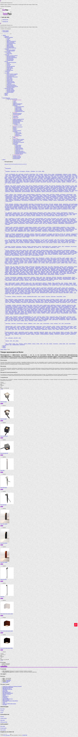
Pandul (21, 287)
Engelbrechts (74, 213)
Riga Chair (7, 301)
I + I (6, 239)
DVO (73, 208)
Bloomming (45, 188)
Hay (64, 233)
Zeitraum (33, 343)
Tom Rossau (67, 318)
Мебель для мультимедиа (17, 103)
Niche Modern (39, 278)
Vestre (70, 327)
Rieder (67, 300)
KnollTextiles (60, 253)
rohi (48, 301)
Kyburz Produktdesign (35, 255)
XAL (6, 337)
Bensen (22, 187)
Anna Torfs (14, 178)
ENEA (70, 213)
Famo (33, 218)
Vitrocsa (32, 329)
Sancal (40, 305)
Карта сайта (2, 720)
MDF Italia (43, 269)
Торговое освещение (17, 157)
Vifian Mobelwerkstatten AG (38, 328)
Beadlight (18, 186)
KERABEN (21, 252)
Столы (14, 101)
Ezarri (65, 215)
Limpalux (35, 260)
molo (38, 272)
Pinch (15, 290)
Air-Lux (6, 176)
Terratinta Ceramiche (28, 317)
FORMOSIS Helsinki (38, 221)
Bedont (31, 186)
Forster (50, 221)
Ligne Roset (15, 260)
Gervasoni (42, 228)
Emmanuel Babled (59, 213)
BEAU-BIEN (22, 186)
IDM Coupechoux (36, 239)
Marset (14, 268)
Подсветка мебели (16, 158)
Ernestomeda (51, 214)
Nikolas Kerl (59, 278)
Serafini (34, 308)
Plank (32, 290)
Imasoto (42, 240)
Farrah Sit (61, 218)
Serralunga (53, 308)
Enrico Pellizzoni (11, 214)
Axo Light (9, 182)
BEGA (41, 186)
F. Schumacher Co (11, 218)
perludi (54, 288)
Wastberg (46, 332)
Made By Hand (31, 266)
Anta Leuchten (40, 178)
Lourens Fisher (20, 262)
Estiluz (13, 215)
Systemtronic (21, 313)
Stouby (48, 311)
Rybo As (68, 302)
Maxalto (19, 269)
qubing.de (43, 296)
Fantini (44, 218)
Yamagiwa (7, 340)
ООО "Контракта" (6, 735)
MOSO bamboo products (42, 273)
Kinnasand (71, 252)
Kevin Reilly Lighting (40, 252)
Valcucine (18, 326)
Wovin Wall (7, 335)
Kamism (38, 250)
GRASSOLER (57, 230)
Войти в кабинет (6, 30)
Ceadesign (30, 196)
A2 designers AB (11, 174)
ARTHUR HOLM (14, 180)
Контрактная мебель (19, 110)
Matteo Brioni (71, 268)
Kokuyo (65, 253)
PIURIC (22, 290)
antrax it (63, 178)
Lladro (25, 261)
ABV (36, 174)
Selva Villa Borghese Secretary (8, 693)
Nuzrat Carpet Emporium (41, 280)
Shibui (60, 308)
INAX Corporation (61, 240)
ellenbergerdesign (29, 213)
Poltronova (63, 291)
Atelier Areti (12, 181)
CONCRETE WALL (23, 199)
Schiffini (58, 306)
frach (35, 222)
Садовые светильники (19, 148)
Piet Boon (7, 290)
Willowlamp (50, 333)
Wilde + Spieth (36, 333)
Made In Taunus (44, 266)
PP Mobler (29, 292)
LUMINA (62, 262)
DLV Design (28, 207)
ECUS (21, 212)
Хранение (15, 102)
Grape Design (44, 230)
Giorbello (69, 228)
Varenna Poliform (63, 326)
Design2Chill (9, 206)
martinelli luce (31, 268)
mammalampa (12, 267)
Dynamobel (7, 209)
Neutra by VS (7, 278)
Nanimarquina (19, 277)
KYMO (41, 255)
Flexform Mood (23, 220)
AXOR (13, 182)
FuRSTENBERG (61, 223)
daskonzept (55, 204)
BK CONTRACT (25, 188)
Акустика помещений (17, 130)
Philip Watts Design (37, 289)
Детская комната (18, 107)
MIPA (23, 271)
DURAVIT (46, 208)
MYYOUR (61, 274)
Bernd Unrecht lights (54, 187)
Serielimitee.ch (42, 308)
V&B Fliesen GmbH (9, 326)
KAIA (16, 250)
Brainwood (65, 189)
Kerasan (26, 252)
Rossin (6, 302)
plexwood (72, 290)
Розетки (14, 127)
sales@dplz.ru (8, 680)
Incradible (10, 241)
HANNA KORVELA (19, 233)
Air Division (74, 175)
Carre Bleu (19, 195)
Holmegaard (10, 235)
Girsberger (20, 229)
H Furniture (7, 233)
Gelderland (25, 228)
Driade (16, 208)
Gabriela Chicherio (28, 227)
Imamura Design (37, 240)
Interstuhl (7, 242)
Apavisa (73, 178)
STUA (6, 312)
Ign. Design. (51, 239)
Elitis (24, 213)
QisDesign (13, 296)
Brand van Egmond (71, 189)
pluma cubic (13, 291)
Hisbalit (6, 235)
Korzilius (30, 254)
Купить (1, 403)
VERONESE (38, 327)
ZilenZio (50, 343)
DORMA (55, 207)
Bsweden (66, 190)
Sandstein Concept (46, 305)
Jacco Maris (12, 246)
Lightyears (11, 260)
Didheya (54, 206)
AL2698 (39, 176)
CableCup (11, 194)
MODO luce (23, 272)
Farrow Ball (65, 218)
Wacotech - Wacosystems (9, 332)
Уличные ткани (18, 146)
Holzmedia (32, 235)
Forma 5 (11, 221)
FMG (49, 220)
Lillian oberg (20, 260)
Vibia (20, 328)
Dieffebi (57, 206)
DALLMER (25, 204)
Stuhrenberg (29, 312)
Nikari (54, 278)
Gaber (11, 227)
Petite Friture (14, 289)
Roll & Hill (59, 301)
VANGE (53, 326)
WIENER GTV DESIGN (22, 333)
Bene (10, 187)
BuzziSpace (60, 191)
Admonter (22, 175)
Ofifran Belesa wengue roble (7, 689)
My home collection (50, 274)
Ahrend (64, 175)
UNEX (34, 323)
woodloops (32, 334)
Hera (22, 234)
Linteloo (54, 260)
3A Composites (22, 171)
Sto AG (33, 311)
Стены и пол (15, 118)
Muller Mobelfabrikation (13, 274)
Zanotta (13, 343)
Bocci (63, 188)
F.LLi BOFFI (17, 218)
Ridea (64, 300)
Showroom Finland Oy (66, 308)
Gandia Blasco (63, 227)
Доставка (2, 710)
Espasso (6, 215)
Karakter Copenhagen (44, 250)
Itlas (67, 242)
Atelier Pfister (26, 181)
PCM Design (19, 288)
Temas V (15, 317)
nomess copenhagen (36, 279)
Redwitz (61, 299)
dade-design (10, 204)
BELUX (64, 186)
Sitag (48, 309)
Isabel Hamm (37, 242)
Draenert (73, 207)
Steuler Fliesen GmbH (12, 311)
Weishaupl (57, 332)
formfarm (27, 221)
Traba (36, 319)
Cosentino (73, 199)
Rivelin (29, 301)
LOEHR (43, 261)
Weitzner (62, 332)
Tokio (53, 318)
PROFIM (50, 292)
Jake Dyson (23, 246)
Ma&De (16, 266)
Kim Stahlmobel (62, 252)
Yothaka (16, 340)
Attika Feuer (48, 181)
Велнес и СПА (16, 117)
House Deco (70, 235)
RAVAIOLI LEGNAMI (40, 299)
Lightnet (6, 260)
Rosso (9, 302)
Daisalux (21, 204)
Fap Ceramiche (53, 218)
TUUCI (44, 320)
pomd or (67, 291)
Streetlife (61, 311)
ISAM (41, 242)
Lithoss (71, 260)
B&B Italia (7, 185)
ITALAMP (63, 242)
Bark (49, 185)
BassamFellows (67, 185)
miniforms (75, 270)
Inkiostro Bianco (26, 241)
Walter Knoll (41, 332)
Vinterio (66, 328)
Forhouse (7, 221)
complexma (10, 199)
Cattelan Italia (21, 196)
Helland (6, 234)
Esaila (67, 214)
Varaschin (57, 326)
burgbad (12, 191)
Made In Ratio (37, 266)
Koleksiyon (69, 253)
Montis (64, 272)
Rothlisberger (18, 302)
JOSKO (37, 247)
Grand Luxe (32, 230)
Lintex (57, 260)
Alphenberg (16, 177)
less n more (25, 259)
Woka (12, 334)
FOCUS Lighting (57, 220)
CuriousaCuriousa (8, 201)
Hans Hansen (26, 233)
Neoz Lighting (59, 277)
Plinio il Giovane (8, 291)
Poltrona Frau (52, 291)
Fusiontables (7, 224)
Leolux (21, 259)
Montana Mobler (55, 272)
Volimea (57, 329)
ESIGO (70, 214)
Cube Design (70, 200)
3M (36, 171)
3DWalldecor (32, 171)
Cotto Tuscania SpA (24, 200)
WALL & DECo (21, 332)
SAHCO (27, 305)
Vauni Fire (7, 327)
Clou (44, 198)
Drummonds (23, 208)
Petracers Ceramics (20, 289)
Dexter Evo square (3, 401)
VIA (6, 328)
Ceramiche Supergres (9, 197)
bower (56, 189)
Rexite (35, 300)
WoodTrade (51, 334)
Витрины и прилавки (17, 156)
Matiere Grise (65, 268)
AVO (72, 181)
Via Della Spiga (10, 328)
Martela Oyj (22, 268)
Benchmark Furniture (73, 186)
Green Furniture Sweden (69, 230)
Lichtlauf (58, 259)
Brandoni (7, 190)
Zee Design (20, 343)
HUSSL (23, 236)
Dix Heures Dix (20, 207)
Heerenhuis (68, 233)
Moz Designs (63, 273)
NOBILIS (21, 279)
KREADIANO (41, 254)
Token (50, 318)
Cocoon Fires (60, 198)
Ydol (13, 340)
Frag (38, 222)
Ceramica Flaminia (52, 196)
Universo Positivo (45, 323)
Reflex (71, 299)
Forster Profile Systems (56, 221)
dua (27, 208)
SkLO (72, 309)
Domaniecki (46, 207)
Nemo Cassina (48, 277)
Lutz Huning (74, 262)
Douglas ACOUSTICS (66, 207)
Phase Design (27, 289)
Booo (28, 189)
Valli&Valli (23, 326)
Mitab (47, 271)
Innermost (32, 241)
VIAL (15, 328)
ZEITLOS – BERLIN (27, 343)
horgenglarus (47, 235)
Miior (49, 270)
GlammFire (40, 229)
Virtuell (75, 328)
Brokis (23, 190)
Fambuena (29, 218)
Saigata (30, 305)
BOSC (43, 189)
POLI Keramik (42, 291)
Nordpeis (60, 279)
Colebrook (74, 198)
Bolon (6, 189)
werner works (66, 332)
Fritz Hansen (35, 223)
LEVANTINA (43, 259)
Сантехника (15, 116)
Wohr (9, 334)
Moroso (28, 273)
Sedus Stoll (60, 307)
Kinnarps (67, 252)
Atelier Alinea (7, 181)
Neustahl (73, 277)
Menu (71, 269)
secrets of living (37, 307)
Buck (69, 190)
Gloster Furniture (13, 230)
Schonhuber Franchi (8, 307)
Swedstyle (74, 312)
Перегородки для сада (19, 150)
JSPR (43, 247)
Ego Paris (58, 212)
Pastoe (66, 287)
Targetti (43, 316)
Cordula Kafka (68, 199)
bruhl (47, 190)
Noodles (46, 279)
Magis (51, 266)
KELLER (67, 251)
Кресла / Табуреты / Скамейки (18, 139)
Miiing (42, 270)
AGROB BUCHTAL (58, 175)
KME (48, 253)
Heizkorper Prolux (74, 233)
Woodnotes (37, 334)
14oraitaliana (7, 171)
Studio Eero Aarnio (23, 312)
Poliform (47, 291)
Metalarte (17, 270)
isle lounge (50, 242)
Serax (37, 308)
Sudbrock (34, 312)
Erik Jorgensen (46, 214)
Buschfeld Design (37, 191)
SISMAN (39, 309)
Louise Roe (10, 262)
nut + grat (34, 280)
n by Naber (7, 277)
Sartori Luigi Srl (69, 305)
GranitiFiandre (38, 230)
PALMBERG (17, 287)
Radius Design (11, 299)
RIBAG (41, 300)
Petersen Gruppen (8, 289)
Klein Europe (34, 253)
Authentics (63, 181)
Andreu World (60, 177)
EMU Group (65, 213)
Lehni (10, 259)
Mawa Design (15, 269)
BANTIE (46, 185)
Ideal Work (30, 239)
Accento (49, 174)
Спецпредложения (13, 98)
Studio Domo (16, 312)
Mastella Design (52, 268)
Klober (42, 253)
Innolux (47, 241)
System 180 (16, 313)
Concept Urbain (16, 199)
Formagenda (15, 221)
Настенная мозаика (16, 122)
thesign (47, 317)
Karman (22, 251)
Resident (11, 300)
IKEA (58, 239)
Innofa (43, 241)
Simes (25, 309)
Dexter (44, 206)
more (75, 272)
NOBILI (17, 279)
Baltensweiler (34, 185)
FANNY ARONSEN (39, 218)
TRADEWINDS (44, 319)
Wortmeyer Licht (72, 334)
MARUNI (36, 268)
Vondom (61, 329)
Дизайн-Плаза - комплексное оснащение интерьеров (12, 686)
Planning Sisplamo (46, 290)
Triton (14, 320)
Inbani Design (68, 240)
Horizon (52, 235)
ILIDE (17, 240)
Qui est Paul (47, 296)
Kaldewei (24, 250)
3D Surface (27, 171)
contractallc (8, 681)
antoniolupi (58, 178)
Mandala (23, 267)
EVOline (33, 215)
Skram (75, 309)
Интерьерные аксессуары (19, 111)
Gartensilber (72, 227)
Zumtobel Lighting (15, 344)
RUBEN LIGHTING (31, 302)
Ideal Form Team (18, 239)
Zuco (10, 344)
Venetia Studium (12, 327)
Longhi (58, 261)
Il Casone (62, 239)
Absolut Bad (25, 174)
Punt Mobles (16, 293)
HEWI (59, 234)
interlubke (66, 241)
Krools (72, 254)
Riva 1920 (26, 301)
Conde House (30, 199)
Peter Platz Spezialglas (71, 288)
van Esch (44, 326)
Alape (42, 176)
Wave (49, 332)
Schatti (39, 306)
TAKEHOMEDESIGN (26, 316)
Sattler (74, 305)
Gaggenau (43, 227)
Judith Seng (47, 247)
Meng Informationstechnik (65, 269)
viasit (18, 328)
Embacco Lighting (41, 213)
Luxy (10, 263)
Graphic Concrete (50, 230)
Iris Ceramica (26, 242)
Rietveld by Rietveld (73, 300)
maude (10, 269)
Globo (8, 230)
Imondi (45, 240)
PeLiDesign (33, 288)
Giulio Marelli (25, 229)
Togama (42, 318)
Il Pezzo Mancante (11, 240)
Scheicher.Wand (49, 306)
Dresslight (12, 208)
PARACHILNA (50, 287)
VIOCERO (70, 328)
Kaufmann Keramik (49, 251)
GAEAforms (34, 227)
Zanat (6, 343)
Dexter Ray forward (3, 543)
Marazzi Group (50, 267)
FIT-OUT (14, 125)
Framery (44, 222)
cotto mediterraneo (17, 200)
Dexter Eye (2, 596)
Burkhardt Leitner (17, 191)
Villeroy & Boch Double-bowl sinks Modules (10, 700)
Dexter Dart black (3, 504)
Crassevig (54, 200)
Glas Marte (49, 229)
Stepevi (6, 311)
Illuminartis (31, 240)
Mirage (26, 271)
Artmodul (28, 180)
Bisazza (10, 188)
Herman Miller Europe (50, 234)
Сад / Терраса (15, 138)
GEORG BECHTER (32, 228)
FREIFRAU (10, 223)
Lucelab (25, 262)
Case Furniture (58, 195)
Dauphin (60, 204)
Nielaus (43, 278)
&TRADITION (8, 168)
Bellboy (51, 186)
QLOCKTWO (19, 296)
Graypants (62, 230)
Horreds (66, 235)
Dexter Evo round (3, 418)
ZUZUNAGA (22, 344)
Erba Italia (37, 214)
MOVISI (56, 273)
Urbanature (55, 323)
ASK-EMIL (50, 180)
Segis (73, 307)
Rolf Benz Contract (53, 301)
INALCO (55, 240)
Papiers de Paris (44, 287)
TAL (32, 316)
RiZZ (33, 301)
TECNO (60, 316)
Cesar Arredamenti (25, 197)
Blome (34, 188)
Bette (71, 187)
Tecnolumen (68, 316)
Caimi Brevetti (19, 194)
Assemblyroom (68, 180)
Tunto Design (40, 320)
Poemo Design (27, 291)
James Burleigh (34, 246)
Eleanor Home (70, 212)
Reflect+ (68, 299)
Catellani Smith (15, 196)
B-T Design (18, 185)
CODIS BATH (67, 198)
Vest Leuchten (66, 327)
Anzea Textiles (68, 178)
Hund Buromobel (11, 236)
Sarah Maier (63, 305)
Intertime (11, 242)
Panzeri (33, 287)
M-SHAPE (7, 266)
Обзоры (6, 94)
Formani (20, 221)
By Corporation (66, 191)
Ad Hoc (69, 174)
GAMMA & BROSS (56, 227)
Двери (14, 137)
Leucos (33, 259)
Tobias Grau (37, 318)
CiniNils (22, 198)
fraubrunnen (48, 222)
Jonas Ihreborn (30, 247)
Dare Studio (45, 204)
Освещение (15, 112)
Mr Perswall (68, 273)
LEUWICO (37, 259)
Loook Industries (64, 261)
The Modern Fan (42, 317)
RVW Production (62, 302)
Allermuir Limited (67, 176)
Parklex (59, 287)
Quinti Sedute (53, 296)
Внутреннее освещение (17, 113)
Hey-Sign (63, 234)
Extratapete (57, 215)
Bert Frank (67, 187)
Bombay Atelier (16, 189)
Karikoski (72, 250)
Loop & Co (69, 261)
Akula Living (24, 176)
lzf (18, 263)
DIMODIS (73, 206)
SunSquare (43, 312)
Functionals (55, 223)
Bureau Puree (7, 191)
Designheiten (20, 206)
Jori (34, 247)
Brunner (54, 190)
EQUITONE (32, 214)
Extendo (53, 215)
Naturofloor (32, 277)
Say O (20, 306)
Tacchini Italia (15, 316)
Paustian (11, 288)
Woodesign (27, 334)
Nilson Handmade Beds (66, 278)
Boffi (66, 188)
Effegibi (48, 212)
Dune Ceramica (35, 208)
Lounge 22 (14, 262)
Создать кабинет (6, 31)
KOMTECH (16, 254)
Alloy (72, 176)
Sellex (24, 308)
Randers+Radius (21, 299)
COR (54, 199)
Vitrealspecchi (27, 329)
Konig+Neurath (25, 254)
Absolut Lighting (32, 174)
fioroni (67, 219)
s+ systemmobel (8, 305)
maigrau (65, 266)
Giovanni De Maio (8, 229)
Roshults (73, 301)
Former (23, 221)
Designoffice (30, 206)
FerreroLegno (27, 219)
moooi (67, 272)
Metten (34, 270)
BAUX (72, 185)
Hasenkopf (49, 233)
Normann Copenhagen (66, 279)
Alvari (32, 177)
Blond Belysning (39, 188)
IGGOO (46, 239)
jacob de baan (18, 246)
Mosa (31, 273)
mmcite (50, 271)
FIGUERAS (42, 219)
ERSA (55, 214)
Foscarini (75, 221)
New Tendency (13, 278)
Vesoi (61, 327)
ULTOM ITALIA (19, 323)
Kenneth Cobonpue (8, 252)
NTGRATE (26, 280)
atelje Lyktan (37, 181)
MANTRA (27, 267)
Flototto (39, 220)
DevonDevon (40, 206)
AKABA (13, 176)
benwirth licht (31, 187)
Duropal (54, 208)
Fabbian (22, 218)
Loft (50, 261)
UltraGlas (25, 323)
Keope (17, 252)
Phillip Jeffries (61, 289)
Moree (6, 273)
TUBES (35, 320)
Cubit (74, 200)
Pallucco (12, 287)
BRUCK (38, 190)
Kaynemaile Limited (57, 251)
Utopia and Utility (67, 323)
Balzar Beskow (41, 185)
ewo (42, 215)
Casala (29, 195)
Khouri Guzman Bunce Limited (52, 252)
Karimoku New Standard (9, 251)
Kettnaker (33, 252)
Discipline (11, 207)
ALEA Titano (5, 690)
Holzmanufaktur (27, 235)
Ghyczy (46, 228)
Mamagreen (7, 267)
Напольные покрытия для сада (20, 152)
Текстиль (14, 129)
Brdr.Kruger (11, 190)
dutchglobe (58, 208)
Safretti (23, 305)
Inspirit (58, 241)
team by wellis (52, 316)
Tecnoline (64, 316)
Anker (73, 177)
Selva (27, 308)
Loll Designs (54, 261)
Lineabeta (45, 260)
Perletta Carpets (49, 288)
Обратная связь (5, 19)
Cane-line (43, 194)
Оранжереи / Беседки (19, 153)
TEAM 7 (47, 316)
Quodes (64, 296)
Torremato (10, 319)
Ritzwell (21, 301)
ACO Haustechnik (58, 174)
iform (43, 239)
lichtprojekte (63, 259)
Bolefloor (70, 188)
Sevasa (57, 308)
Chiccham (61, 197)
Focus (52, 220)
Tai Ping (19, 316)
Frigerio (27, 223)
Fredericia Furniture (67, 222)
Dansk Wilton (30, 204)
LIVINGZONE (16, 261)
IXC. (6, 243)
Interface (62, 241)
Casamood (49, 195)
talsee (34, 316)
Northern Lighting (8, 280)
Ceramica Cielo (46, 196)
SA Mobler (13, 305)
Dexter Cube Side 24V (4, 453)
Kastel (36, 251)
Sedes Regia (47, 307)
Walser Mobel (36, 332)
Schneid (62, 306)
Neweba (25, 278)
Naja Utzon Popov (13, 277)
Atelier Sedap (31, 181)
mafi (48, 266)
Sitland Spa (52, 309)
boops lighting (32, 189)
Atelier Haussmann (19, 181)
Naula (40, 277)
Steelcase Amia (5, 691)
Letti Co (29, 259)
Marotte (10, 268)
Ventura (17, 327)
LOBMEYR (35, 261)
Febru (72, 218)
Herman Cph (37, 234)
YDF (10, 340)
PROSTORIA (66, 292)
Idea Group (12, 239)
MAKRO (75, 266)
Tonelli (75, 318)
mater (57, 268)
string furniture (66, 311)
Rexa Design (30, 300)
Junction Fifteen (53, 247)
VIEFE (31, 328)
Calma (23, 194)
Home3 (36, 235)
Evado (24, 215)
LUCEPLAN (35, 262)
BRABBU (60, 189)
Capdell (47, 194)
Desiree (35, 206)
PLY (18, 291)
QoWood (24, 296)
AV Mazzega (68, 181)
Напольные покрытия (17, 120)
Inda (13, 241)
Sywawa (26, 313)
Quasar (38, 296)
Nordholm (50, 279)
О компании (5, 696)
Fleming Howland (12, 220)
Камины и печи (18, 132)
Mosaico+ (35, 273)
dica (51, 206)
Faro (57, 218)
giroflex (16, 229)
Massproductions (46, 268)
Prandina (33, 292)
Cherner (43, 197)
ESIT (73, 214)
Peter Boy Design (63, 288)
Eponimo (22, 214)
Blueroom (54, 188)
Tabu (10, 316)
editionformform (40, 212)
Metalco (21, 270)
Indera (16, 241)
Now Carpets (21, 280)
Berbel (36, 187)
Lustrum (70, 262)
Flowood (46, 220)
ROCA (42, 301)
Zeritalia (37, 343)
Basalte (62, 185)
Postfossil (20, 292)
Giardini (50, 228)
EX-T (45, 215)
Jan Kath (39, 246)
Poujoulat (24, 292)
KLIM (39, 253)
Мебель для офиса (18, 109)
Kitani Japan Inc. (20, 253)
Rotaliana (13, 302)
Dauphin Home (65, 204)
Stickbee (22, 311)
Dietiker (69, 206)
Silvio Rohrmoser (20, 309)
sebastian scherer (30, 307)
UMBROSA (29, 323)
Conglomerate (44, 199)
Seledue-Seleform (19, 308)
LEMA (13, 259)
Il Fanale (66, 239)
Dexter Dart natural (3, 487)
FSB (43, 223)
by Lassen (71, 191)
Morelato (10, 273)
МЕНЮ (4, 35)
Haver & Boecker (55, 233)
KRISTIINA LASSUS (66, 254)
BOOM (25, 189)
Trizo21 (18, 320)
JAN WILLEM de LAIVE (46, 246)
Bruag (34, 190)
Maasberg (26, 266)
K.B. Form (7, 250)
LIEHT (67, 259)
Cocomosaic (55, 198)
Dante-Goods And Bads (38, 204)
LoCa (39, 261)
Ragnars (15, 299)
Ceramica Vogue (73, 196)
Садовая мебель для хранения (18, 142)
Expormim (49, 215)
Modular (27, 272)
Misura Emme (43, 271)
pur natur (22, 293)
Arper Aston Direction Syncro (8, 698)
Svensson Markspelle (64, 312)
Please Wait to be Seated (63, 290)
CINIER (18, 198)
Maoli (45, 267)
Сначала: (2, 382)
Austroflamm (58, 181)
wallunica (31, 332)
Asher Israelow (45, 180)
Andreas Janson (54, 177)
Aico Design (68, 175)
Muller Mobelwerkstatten (22, 274)
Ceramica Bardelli (39, 196)
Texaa (37, 317)
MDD (39, 269)
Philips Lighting (44, 289)
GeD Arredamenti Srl (19, 228)
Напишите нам (5, 21)
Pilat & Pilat (11, 290)
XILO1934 (15, 337)
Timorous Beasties (26, 318)
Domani (42, 207)
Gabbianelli (7, 227)
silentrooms (14, 309)
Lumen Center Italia (52, 262)
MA (13, 266)
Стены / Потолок (18, 133)
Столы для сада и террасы (18, 140)
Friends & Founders (21, 223)
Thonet (66, 317)
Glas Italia (44, 229)
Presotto (37, 292)
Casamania (44, 195)
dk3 (25, 207)
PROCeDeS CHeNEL (43, 292)
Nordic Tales (55, 279)
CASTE (74, 195)
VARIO (75, 326)
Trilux (11, 320)
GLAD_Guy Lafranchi (33, 229)
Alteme (29, 177)
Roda (45, 301)
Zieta (47, 343)
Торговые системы (16, 155)
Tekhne (6, 317)
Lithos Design (67, 260)
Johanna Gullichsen (11, 247)
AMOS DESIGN (41, 177)
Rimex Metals (17, 301)
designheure (25, 206)
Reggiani (75, 299)
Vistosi (12, 329)
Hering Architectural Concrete (29, 234)
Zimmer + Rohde (62, 343)
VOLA (53, 329)
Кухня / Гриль (15, 143)
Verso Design (47, 327)
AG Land (30, 175)
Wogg (6, 334)
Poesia (32, 291)
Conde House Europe (37, 199)
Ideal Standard (25, 239)
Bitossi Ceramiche (15, 188)
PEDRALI (28, 288)
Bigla (73, 187)
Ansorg (35, 178)
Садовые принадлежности (20, 151)
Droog (19, 208)
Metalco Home (26, 270)
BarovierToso (58, 185)
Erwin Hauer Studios (61, 214)
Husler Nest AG (18, 236)
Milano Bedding (61, 270)
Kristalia (60, 254)
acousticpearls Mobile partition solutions (9, 703)
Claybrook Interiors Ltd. (37, 198)
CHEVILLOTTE (55, 197)
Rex (22, 300)
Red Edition (52, 299)
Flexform (18, 220)
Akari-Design (18, 176)
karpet (30, 251)
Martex (26, 268)
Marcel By (63, 267)
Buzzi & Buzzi (55, 191)
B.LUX (23, 185)
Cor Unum (58, 199)
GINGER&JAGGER (60, 228)
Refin (64, 299)
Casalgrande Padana (35, 195)
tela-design (10, 317)
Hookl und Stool (41, 235)
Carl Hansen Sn (62, 194)
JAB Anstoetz (7, 246)
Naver (43, 277)
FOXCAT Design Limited (29, 222)
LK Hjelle (21, 261)
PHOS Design (71, 289)
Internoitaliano (71, 241)
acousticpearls (64, 174)
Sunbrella (39, 312)
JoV (40, 247)
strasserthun (56, 311)
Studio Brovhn (11, 312)
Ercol (41, 214)
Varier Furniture (70, 326)
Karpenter (26, 251)
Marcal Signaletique (57, 267)
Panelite (25, 287)
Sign (6, 309)
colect (6, 199)
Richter (60, 300)
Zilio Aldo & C (55, 343)
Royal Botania (24, 302)
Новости (6, 95)
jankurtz (59, 246)
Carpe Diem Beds (69, 194)
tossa (22, 319)
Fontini (68, 220)
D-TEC (6, 204)
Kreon (45, 254)
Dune (30, 208)
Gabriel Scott (15, 227)
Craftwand (50, 200)
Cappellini (57, 194)
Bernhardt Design (61, 187)
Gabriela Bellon (21, 227)
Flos (36, 220)
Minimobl (7, 271)
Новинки (8, 98)
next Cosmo (5, 704)
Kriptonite (50, 254)
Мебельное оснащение (17, 99)
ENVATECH (17, 214)
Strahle (51, 311)
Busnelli (43, 191)
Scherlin (55, 306)
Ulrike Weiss (13, 323)
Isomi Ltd (55, 242)
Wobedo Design (73, 333)
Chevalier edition (48, 197)
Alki (57, 176)
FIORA (64, 219)
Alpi (20, 177)
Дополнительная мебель (19, 106)
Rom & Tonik (64, 301)
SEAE (25, 307)
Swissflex (11, 313)
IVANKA (73, 242)
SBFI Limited (29, 306)
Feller (18, 219)
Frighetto (31, 223)
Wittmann (68, 333)
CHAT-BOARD (37, 197)
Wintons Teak (63, 333)
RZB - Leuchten (73, 302)
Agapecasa (37, 175)
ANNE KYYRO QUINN (21, 178)
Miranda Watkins (36, 271)
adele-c (9, 175)
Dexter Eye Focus (3, 579)
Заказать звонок (5, 682)
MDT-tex (48, 269)
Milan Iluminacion (53, 270)
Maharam (61, 266)
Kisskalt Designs (13, 253)
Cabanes (6, 194)
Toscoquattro (15, 319)
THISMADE (62, 317)
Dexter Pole (2, 470)
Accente (45, 174)
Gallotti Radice (48, 227)
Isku (47, 242)
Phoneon (66, 289)
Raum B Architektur (28, 299)
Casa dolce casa (24, 195)
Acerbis (52, 174)
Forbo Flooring (73, 220)
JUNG (57, 247)
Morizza (24, 273)
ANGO (69, 177)
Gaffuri (39, 227)
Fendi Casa (21, 219)
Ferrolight (32, 219)
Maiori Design (70, 266)
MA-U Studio (21, 266)
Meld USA (58, 269)
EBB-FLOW (9, 212)
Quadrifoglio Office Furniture (31, 296)
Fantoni (48, 218)
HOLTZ (21, 235)
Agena (41, 175)
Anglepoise (65, 177)
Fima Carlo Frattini (58, 219)
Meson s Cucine (12, 270)
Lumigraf (58, 262)
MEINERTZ (52, 269)
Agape (33, 175)
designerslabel (14, 206)
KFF (45, 252)
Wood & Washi (22, 334)
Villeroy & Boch (54, 328)
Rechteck (47, 299)
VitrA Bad (22, 329)
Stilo (25, 311)
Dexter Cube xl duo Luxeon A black (6, 648)
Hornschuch (61, 235)
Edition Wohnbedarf (32, 212)
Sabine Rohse (18, 305)
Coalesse (47, 198)
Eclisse (18, 212)
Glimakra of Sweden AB (69, 229)
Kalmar (34, 250)
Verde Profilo (22, 327)
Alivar (54, 176)
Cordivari (63, 199)
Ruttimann (57, 302)
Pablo (6, 287)
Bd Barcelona (12, 186)
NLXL (13, 279)
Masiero (40, 268)
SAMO (37, 305)
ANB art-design (47, 177)
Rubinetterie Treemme (39, 302)
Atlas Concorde (43, 181)
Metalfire (31, 270)
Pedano (24, 288)
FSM (46, 223)
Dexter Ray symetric (3, 523)
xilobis (19, 337)
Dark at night (50, 204)
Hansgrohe (31, 233)
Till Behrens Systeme (14, 318)
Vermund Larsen (28, 327)
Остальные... (15, 105)
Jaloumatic (28, 246)
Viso (6, 329)
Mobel (53, 271)
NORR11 (73, 279)
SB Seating (24, 306)
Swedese (70, 312)
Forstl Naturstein (64, 221)
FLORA (33, 220)
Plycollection (21, 291)
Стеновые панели (18, 124)
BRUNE (51, 190)
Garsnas (67, 227)
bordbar (37, 189)
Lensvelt (17, 259)
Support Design (53, 312)
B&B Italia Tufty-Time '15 (7, 688)
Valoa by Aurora (38, 326)
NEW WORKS (20, 278)
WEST (71, 332)
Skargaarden (62, 309)
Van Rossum (48, 326)
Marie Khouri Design (70, 267)
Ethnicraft (21, 215)
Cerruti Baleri (18, 197)
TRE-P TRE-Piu (54, 319)
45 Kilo (39, 171)
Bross (31, 190)
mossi (48, 273)
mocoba (18, 272)
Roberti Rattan (37, 301)
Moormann (71, 272)
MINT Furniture (16, 271)
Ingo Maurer (20, 241)
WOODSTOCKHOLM (44, 334)
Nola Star (26, 279)
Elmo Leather (35, 213)
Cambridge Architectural (30, 194)
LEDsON (7, 259)
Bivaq (20, 188)
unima (40, 323)
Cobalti (51, 198)
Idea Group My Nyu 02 (7, 692)
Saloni (34, 305)
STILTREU (29, 311)
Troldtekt (22, 320)
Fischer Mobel (72, 219)
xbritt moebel (10, 337)
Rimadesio (11, 301)
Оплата (1, 712)
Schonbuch (73, 306)
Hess (56, 234)
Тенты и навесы (18, 145)
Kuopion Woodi (8, 255)
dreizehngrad (7, 208)
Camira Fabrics (38, 194)
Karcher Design (59, 250)
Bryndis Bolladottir (60, 190)
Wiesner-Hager (30, 333)
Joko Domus (24, 247)
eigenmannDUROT (64, 212)
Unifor (37, 323)
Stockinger (37, 311)
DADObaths (16, 204)
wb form (53, 332)
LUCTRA (42, 262)
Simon (28, 309)
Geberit (6, 228)
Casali (40, 195)
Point (38, 291)
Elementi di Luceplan (16, 213)
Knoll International (53, 253)
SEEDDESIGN (66, 307)
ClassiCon (31, 198)
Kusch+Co (21, 255)
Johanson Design (18, 247)
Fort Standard (70, 221)
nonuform (42, 279)
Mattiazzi (7, 269)
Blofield (31, 188)
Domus (51, 207)
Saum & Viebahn (8, 306)
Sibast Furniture (74, 308)
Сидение (14, 100)
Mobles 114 (10, 272)
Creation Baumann (60, 200)
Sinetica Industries (33, 309)
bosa (40, 189)
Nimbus (72, 278)
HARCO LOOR (37, 233)
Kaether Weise (12, 250)
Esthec (10, 215)
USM (62, 323)
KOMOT (11, 254)
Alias (51, 176)
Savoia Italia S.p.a (15, 306)
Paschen (63, 287)
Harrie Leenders (44, 233)
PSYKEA (71, 292)
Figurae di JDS (48, 219)
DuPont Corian (41, 208)
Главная (1, 349)
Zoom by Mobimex (72, 343)
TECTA (73, 316)
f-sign (6, 218)
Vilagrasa (49, 328)
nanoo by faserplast (26, 277)
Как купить (2, 708)
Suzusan (58, 312)
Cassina (70, 195)
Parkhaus (55, 287)
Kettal (29, 252)
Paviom (15, 288)
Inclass (6, 241)
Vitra (18, 329)
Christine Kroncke (8, 198)
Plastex (51, 290)
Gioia (65, 228)
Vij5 (45, 328)
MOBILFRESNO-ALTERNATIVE (65, 271)
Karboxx (54, 250)
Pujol (9, 293)
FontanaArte (63, 220)
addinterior (73, 174)
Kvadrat (26, 255)
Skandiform (57, 309)
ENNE (6, 214)
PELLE (37, 288)
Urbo (59, 323)
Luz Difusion (14, 263)
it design (59, 242)
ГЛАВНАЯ (7, 36)
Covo (37, 200)
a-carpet (6, 174)
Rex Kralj (26, 300)
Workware (66, 334)
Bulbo (72, 190)
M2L (10, 266)
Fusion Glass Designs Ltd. (69, 223)
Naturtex (37, 277)
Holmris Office (16, 235)
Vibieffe (24, 328)
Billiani (6, 188)
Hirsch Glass (67, 234)
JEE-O (62, 246)
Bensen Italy (26, 187)
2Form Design (13, 171)
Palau (9, 287)
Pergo (44, 288)
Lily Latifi (26, 260)
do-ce (39, 207)
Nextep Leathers (32, 278)
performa (41, 288)
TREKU (68, 319)
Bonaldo (21, 189)
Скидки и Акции (3, 718)
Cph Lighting (45, 200)
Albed (45, 176)
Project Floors (55, 292)
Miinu (45, 270)
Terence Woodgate (20, 317)
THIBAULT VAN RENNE (54, 317)
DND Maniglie (34, 207)
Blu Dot (50, 188)
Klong (45, 253)
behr (44, 186)
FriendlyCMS (24, 735)
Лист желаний (3, 729)
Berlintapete (47, 187)
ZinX (66, 343)
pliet (76, 290)
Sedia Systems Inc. (54, 307)
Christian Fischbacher (71, 197)
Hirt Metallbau (73, 234)
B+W (10, 185)
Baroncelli (53, 185)
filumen (53, 219)
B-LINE (14, 185)
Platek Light (55, 290)
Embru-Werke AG (48, 213)
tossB (25, 319)
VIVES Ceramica (37, 329)
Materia (60, 268)
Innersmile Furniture (38, 241)
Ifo (41, 239)
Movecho (52, 273)
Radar (6, 299)
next (28, 278)
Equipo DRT (27, 214)
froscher (40, 223)
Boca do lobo (59, 188)
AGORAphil (51, 175)
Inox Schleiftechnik (53, 241)
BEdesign (28, 186)
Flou (42, 220)
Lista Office (61, 260)
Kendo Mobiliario (73, 251)
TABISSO (7, 316)
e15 (6, 212)
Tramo (49, 319)
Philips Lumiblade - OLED (53, 289)
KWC (29, 255)
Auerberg (53, 181)
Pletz (69, 290)
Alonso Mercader (10, 177)
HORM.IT (56, 235)
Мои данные (2, 726)
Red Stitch (57, 299)
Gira (13, 229)
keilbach (63, 251)
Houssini (75, 235)
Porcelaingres (7, 292)
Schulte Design (20, 307)
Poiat (35, 291)
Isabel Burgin (32, 242)
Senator (30, 308)
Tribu (8, 320)
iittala (55, 239)
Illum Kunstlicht (25, 240)
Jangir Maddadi (54, 246)
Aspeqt (58, 180)
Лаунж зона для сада (17, 141)
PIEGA (75, 289)
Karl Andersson (17, 251)
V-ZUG (14, 326)
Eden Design (25, 212)
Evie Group (28, 215)
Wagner (16, 332)
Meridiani (75, 269)
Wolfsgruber (16, 334)
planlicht (36, 290)
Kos (33, 254)
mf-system (39, 270)
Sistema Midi (44, 309)
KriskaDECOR (55, 254)
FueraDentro (49, 223)
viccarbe (28, 328)
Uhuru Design (7, 323)
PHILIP (32, 289)
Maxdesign (24, 269)
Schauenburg (43, 306)
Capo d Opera (52, 194)
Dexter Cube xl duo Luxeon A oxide (6, 630)
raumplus (34, 299)
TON (72, 318)
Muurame (41, 274)
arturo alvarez (32, 180)
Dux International (64, 208)
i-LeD (8, 239)
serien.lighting (47, 308)
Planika (29, 290)
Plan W (25, 290)
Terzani (34, 317)
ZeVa (44, 343)
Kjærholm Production (28, 253)
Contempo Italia (50, 199)
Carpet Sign (10, 195)
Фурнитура (15, 128)
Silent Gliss (9, 309)
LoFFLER (47, 261)
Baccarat (30, 185)
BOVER (53, 189)
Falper (25, 218)
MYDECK (57, 274)
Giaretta (53, 228)
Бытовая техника (18, 135)
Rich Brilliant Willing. (48, 300)
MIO (20, 271)
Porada (70, 291)
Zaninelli (9, 343)
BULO (76, 190)
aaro (16, 174)
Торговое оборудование (17, 154)
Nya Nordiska (48, 280)
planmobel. (40, 290)
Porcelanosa (12, 292)
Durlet (50, 208)
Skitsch (69, 309)
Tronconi (26, 320)
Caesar (14, 194)
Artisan (23, 180)
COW (40, 200)
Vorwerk (65, 329)
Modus (31, 272)
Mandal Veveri (18, 267)
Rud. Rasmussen (51, 302)
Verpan (43, 327)
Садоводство (17, 149)
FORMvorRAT (45, 221)
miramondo (30, 271)
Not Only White (15, 280)
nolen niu (30, 279)
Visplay (9, 329)
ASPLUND (62, 180)
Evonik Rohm (38, 215)
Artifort (20, 180)
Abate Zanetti (20, 174)
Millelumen (70, 270)
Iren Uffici (21, 242)
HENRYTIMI (18, 234)
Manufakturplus (37, 267)
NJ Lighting (9, 279)
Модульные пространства (17, 126)
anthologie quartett (46, 178)
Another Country (30, 178)
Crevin (65, 200)
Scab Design (34, 306)
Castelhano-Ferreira (8, 196)
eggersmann (53, 212)
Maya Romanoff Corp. (30, 269)
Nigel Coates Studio (49, 278)
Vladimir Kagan (44, 329)
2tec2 (17, 171)
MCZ (36, 269)
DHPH (47, 206)
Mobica (57, 271)
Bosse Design (48, 189)
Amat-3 (35, 177)
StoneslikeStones (43, 311)
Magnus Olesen (56, 266)
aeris (26, 175)
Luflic (46, 262)
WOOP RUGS (57, 334)
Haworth (61, 233)
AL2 (35, 176)
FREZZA (15, 223)
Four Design (16, 222)
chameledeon (31, 197)
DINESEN (7, 207)
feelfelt (9, 219)
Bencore (6, 187)
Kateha (43, 251)
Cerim (14, 197)
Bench (67, 186)
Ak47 (9, 176)
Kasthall (40, 251)
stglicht (18, 311)
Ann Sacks (9, 178)
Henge (13, 234)
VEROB (33, 327)
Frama (40, 222)
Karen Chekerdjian (66, 250)
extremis (62, 215)
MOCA (15, 272)
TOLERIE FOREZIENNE (60, 318)
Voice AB (49, 329)
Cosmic (6, 200)
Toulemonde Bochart (31, 319)
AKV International (30, 176)
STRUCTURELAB (72, 311)
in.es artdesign (50, 240)
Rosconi (69, 301)
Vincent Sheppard (61, 328)
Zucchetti (7, 344)
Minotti (10, 271)
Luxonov (7, 263)
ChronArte (14, 198)
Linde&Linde (40, 260)
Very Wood (58, 327)
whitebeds (15, 333)
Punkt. (12, 293)
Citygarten (26, 198)
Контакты (6, 93)
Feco (75, 218)
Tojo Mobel (46, 318)
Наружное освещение (17, 114)
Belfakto (47, 186)
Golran (24, 230)
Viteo (15, 329)
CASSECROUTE (65, 195)
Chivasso (65, 197)
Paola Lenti (38, 287)
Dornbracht (59, 207)
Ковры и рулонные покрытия (18, 119)
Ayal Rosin (17, 182)
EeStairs (45, 212)
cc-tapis (26, 196)
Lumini (66, 262)
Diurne (15, 207)
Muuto (45, 274)
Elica (21, 213)
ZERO (41, 343)
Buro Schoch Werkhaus (25, 191)
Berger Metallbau (41, 187)
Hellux (10, 234)
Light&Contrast (72, 259)
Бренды (5, 349)
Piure (18, 290)
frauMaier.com (54, 222)
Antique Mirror (53, 178)
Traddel (39, 319)
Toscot (19, 319)
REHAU (7, 300)
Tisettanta (33, 318)
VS (68, 329)
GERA (38, 228)
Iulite (69, 242)
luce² (39, 262)
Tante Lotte (38, 316)
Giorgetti (73, 228)
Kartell (33, 251)
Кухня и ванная (16, 115)
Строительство (16, 136)
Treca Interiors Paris (62, 319)
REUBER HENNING (17, 300)
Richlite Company (55, 300)
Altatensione (24, 177)
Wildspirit (41, 333)
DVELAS (70, 208)
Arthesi (9, 180)
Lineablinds (49, 260)
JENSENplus (67, 246)
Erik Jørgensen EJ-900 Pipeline (8, 687)
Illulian (20, 240)
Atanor (73, 180)
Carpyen (14, 195)
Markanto (7, 268)
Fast (70, 218)
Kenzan (14, 252)
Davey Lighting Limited (72, 204)
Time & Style (20, 318)
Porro (16, 292)
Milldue (66, 270)
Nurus (30, 280)
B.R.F (26, 185)
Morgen (13, 273)
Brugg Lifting (43, 190)
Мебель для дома (18, 108)
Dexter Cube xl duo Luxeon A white (6, 613)
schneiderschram (67, 306)
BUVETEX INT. (48, 191)
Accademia (40, 174)
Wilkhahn (46, 333)
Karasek (50, 250)
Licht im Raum (49, 259)
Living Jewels (10, 261)
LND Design (29, 261)
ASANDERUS (39, 180)
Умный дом (17, 134)
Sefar (70, 307)
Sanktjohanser (52, 305)
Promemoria (60, 292)
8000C (42, 171)
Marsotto (18, 268)
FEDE (6, 219)
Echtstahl (14, 212)
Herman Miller (43, 234)
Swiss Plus (7, 313)
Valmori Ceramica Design (30, 326)
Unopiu (51, 323)
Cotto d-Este (10, 200)
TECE (56, 316)
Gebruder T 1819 (11, 228)
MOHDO (35, 272)
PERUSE (58, 288)
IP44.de (14, 242)
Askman (55, 180)
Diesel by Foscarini (63, 206)
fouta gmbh (21, 222)
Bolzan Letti (10, 189)
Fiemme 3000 (37, 219)
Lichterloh (54, 259)
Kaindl (20, 250)
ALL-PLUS (61, 176)
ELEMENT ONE (8, 213)
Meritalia (6, 270)
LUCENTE (29, 262)
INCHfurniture (74, 240)
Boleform (74, 188)
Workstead (62, 334)
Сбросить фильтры (3, 666)
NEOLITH (53, 277)
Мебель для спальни (16, 104)
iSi (44, 242)
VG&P (73, 327)
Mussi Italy (36, 274)
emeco (54, 213)
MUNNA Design (31, 274)
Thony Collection (72, 317)
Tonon (6, 319)
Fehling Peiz (13, 219)
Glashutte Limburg (55, 229)
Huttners (27, 236)
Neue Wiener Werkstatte (66, 277)
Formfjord (32, 221)
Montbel (60, 272)
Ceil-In (34, 196)
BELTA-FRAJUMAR (57, 186)
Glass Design (61, 229)
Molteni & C (42, 272)
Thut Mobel (7, 318)
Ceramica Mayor (66, 196)
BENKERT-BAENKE (15, 187)
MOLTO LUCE (48, 272)
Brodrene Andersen (17, 190)
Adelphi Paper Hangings (15, 175)
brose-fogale (27, 190)
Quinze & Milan (59, 296)
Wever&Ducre (10, 333)
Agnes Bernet (46, 175)
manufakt (32, 267)
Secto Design (42, 307)
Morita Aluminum (19, 273)
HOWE (6, 236)
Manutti (42, 267)
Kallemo (31, 250)
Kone (20, 254)
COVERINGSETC (32, 200)
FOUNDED (7, 222)
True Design (30, 320)
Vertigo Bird (52, 327)
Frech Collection (60, 222)
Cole (71, 198)
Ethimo (16, 215)
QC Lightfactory (8, 296)
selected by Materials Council (10, 308)
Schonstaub (15, 307)
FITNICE (7, 220)
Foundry (12, 222)
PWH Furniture (27, 293)
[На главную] (5, 10)
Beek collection (36, 186)
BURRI (32, 191)
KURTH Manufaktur (15, 255)
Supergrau (47, 312)
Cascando (53, 195)
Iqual (18, 242)
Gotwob (28, 230)
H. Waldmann (12, 233)
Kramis (36, 254)
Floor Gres (29, 220)
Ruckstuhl (46, 302)
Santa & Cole (58, 305)
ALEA (48, 176)
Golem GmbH (20, 230)
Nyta (53, 280)
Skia (66, 309)
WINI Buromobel (56, 333)
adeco (6, 175)
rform (38, 300)
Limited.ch (30, 260)
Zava (16, 343)
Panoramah (29, 287)
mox (59, 273)
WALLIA (27, 332)
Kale (27, 250)
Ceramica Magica (60, 196)
